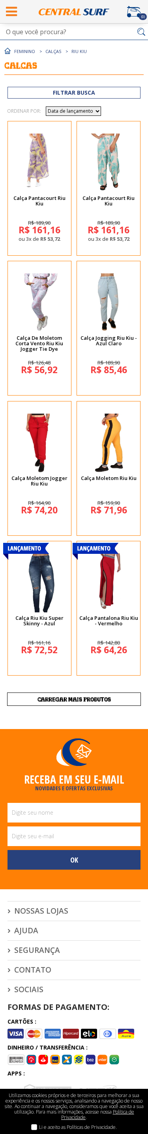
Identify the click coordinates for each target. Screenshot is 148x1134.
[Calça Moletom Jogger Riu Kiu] (39, 443)
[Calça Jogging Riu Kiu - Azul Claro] (108, 302)
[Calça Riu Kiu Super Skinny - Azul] (39, 582)
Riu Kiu (79, 51)
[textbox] (74, 32)
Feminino (24, 51)
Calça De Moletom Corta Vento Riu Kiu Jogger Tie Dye (39, 343)
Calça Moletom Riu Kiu (109, 478)
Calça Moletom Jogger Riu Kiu (39, 480)
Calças (53, 51)
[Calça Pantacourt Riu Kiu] (39, 163)
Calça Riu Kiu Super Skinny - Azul (39, 620)
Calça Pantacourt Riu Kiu (39, 200)
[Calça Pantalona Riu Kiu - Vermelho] (108, 582)
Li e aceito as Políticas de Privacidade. (78, 1127)
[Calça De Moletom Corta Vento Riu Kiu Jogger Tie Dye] (39, 302)
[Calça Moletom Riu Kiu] (108, 443)
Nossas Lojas (41, 911)
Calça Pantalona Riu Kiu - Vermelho (108, 620)
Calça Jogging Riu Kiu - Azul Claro (109, 340)
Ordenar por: (24, 111)
